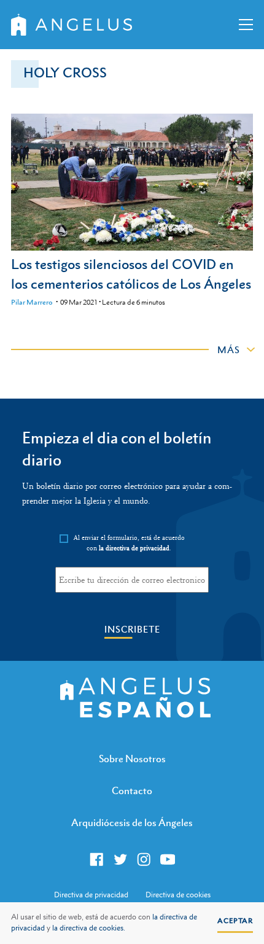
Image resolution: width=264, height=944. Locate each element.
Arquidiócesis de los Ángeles (132, 822)
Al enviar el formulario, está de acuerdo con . (129, 543)
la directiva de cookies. (88, 928)
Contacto (132, 790)
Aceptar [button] (235, 920)
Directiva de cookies (178, 895)
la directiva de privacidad (134, 548)
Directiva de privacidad (91, 895)
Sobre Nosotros (132, 758)
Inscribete (132, 629)
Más (228, 349)
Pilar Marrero (32, 302)
